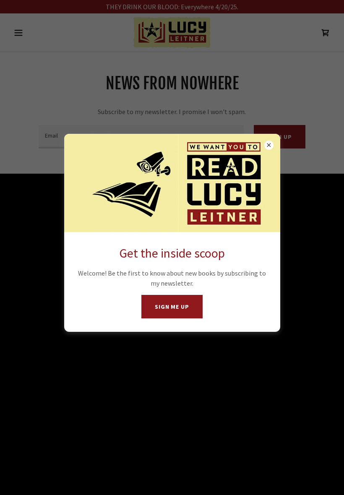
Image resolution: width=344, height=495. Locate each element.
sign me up (172, 306)
